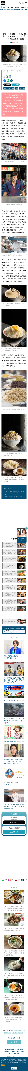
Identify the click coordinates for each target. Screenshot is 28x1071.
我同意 (14, 1068)
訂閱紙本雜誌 (3, 2)
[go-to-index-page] (11, 42)
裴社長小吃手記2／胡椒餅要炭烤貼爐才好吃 (9, 559)
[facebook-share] (4, 80)
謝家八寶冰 (22, 88)
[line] (9, 1056)
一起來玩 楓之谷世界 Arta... (12, 741)
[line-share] (8, 80)
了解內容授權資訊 (17, 1032)
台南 (9, 88)
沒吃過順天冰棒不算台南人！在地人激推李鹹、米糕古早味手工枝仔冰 (9, 545)
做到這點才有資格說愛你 (9, 621)
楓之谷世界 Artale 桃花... (11, 700)
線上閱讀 (14, 1042)
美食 (5, 88)
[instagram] (16, 1056)
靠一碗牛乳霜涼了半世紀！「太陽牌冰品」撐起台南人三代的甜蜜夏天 (9, 552)
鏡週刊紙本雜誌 (17, 1030)
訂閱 (19, 880)
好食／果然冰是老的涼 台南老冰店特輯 (9, 566)
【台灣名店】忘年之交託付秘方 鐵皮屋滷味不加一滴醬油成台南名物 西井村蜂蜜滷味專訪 (9, 608)
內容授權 (6, 1051)
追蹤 (12, 880)
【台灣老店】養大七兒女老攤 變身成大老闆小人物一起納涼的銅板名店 (9, 601)
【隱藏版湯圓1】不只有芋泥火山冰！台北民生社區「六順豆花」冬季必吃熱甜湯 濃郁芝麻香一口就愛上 (9, 580)
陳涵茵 (9, 75)
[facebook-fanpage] (13, 1056)
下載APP (12, 1051)
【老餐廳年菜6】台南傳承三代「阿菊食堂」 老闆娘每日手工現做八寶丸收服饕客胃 (9, 594)
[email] (20, 1056)
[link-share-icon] (11, 80)
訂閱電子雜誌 (19, 1049)
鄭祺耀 (9, 77)
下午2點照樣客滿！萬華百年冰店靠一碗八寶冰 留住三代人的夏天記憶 (9, 573)
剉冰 (17, 88)
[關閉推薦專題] (26, 528)
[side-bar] (26, 2)
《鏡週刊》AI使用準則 (14, 1053)
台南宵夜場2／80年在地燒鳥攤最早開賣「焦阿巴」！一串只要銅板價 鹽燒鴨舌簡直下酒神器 (9, 587)
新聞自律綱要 (20, 1051)
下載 (25, 880)
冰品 (13, 88)
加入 (6, 880)
